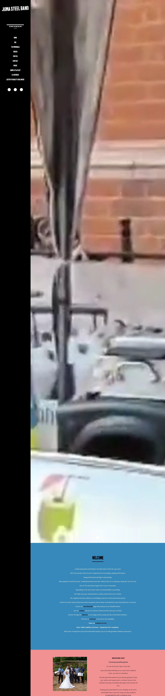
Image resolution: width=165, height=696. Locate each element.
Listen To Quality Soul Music (15, 80)
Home (15, 38)
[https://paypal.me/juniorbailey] (21, 89)
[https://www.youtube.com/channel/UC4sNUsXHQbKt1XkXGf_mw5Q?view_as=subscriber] (15, 89)
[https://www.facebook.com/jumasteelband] (9, 89)
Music (15, 66)
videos (15, 52)
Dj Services (15, 75)
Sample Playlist (15, 70)
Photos (15, 56)
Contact (15, 61)
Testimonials (15, 47)
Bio (15, 42)
